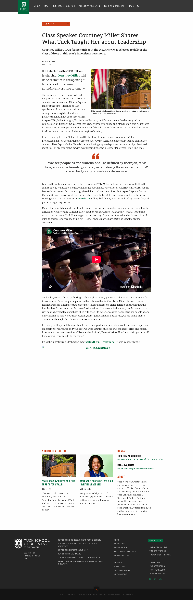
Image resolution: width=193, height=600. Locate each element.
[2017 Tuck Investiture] (96, 390)
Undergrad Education (64, 6)
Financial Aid (120, 547)
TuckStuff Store (157, 551)
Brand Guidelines (158, 574)
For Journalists (157, 570)
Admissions (119, 544)
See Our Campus (122, 570)
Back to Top (96, 589)
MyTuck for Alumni (158, 547)
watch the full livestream (100, 342)
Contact (118, 563)
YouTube (160, 579)
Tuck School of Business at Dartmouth (23, 7)
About (37, 6)
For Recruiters (157, 566)
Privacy (129, 594)
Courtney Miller (69, 75)
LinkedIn (155, 579)
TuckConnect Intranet (160, 555)
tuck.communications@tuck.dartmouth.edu (140, 459)
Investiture (83, 198)
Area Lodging (120, 574)
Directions (119, 566)
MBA (46, 6)
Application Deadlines (125, 551)
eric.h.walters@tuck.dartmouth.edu (135, 468)
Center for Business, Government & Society (79, 540)
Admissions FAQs (122, 555)
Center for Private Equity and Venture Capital (80, 557)
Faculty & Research (114, 6)
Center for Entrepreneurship (73, 550)
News (131, 6)
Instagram (150, 579)
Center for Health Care (69, 554)
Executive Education (89, 6)
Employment (155, 562)
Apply (116, 540)
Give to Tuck (155, 540)
